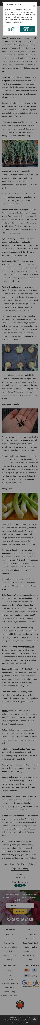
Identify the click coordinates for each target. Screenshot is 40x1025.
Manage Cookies (11, 29)
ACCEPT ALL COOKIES (28, 29)
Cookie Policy (17, 22)
